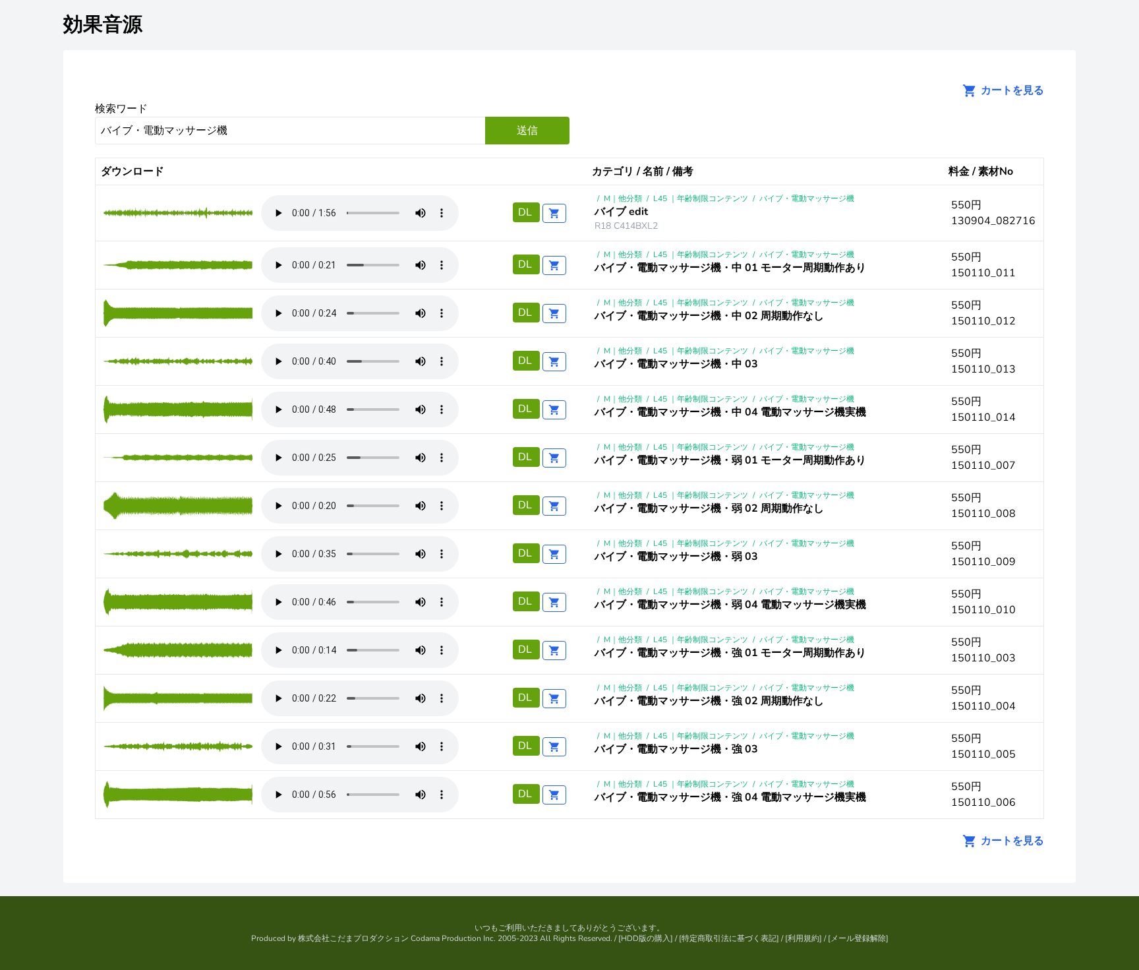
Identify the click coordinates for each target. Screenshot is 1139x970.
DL (526, 212)
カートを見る (1011, 90)
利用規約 (803, 938)
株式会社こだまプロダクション (353, 938)
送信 (527, 130)
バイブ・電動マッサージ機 (806, 198)
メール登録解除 (858, 938)
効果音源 (102, 24)
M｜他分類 (623, 198)
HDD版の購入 (645, 938)
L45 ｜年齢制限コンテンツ (700, 198)
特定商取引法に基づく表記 (729, 938)
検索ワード (121, 109)
